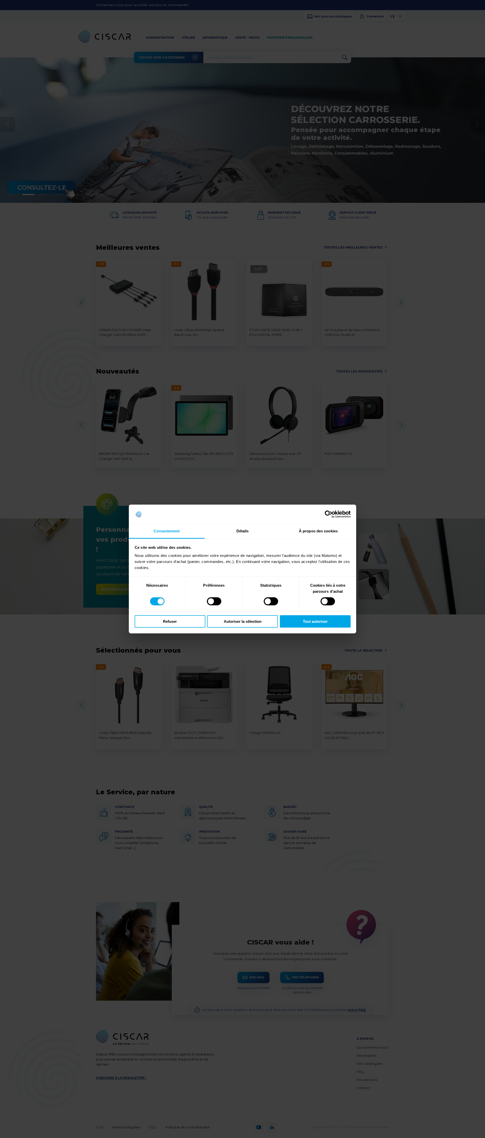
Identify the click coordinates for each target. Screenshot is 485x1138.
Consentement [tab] (167, 531)
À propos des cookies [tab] (318, 531)
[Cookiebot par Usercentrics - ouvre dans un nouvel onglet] (328, 514)
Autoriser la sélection (242, 621)
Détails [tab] (242, 531)
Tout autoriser (315, 621)
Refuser (170, 621)
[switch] (214, 601)
